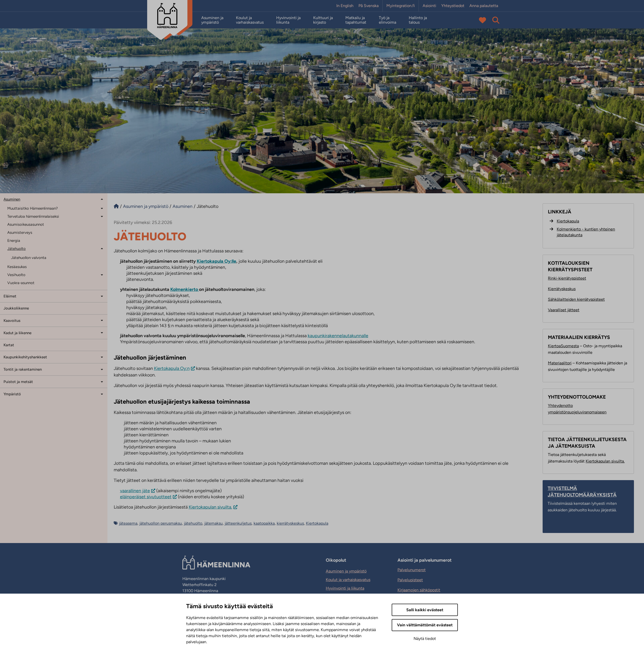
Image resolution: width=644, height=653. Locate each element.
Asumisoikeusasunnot (25, 224)
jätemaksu (213, 523)
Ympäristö (12, 394)
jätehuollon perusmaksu (160, 523)
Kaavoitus (12, 320)
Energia (13, 240)
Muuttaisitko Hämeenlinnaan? (32, 208)
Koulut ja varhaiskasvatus (250, 20)
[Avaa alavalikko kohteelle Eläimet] (102, 295)
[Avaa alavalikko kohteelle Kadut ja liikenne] (102, 332)
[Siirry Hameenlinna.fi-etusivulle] (116, 206)
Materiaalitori (560, 363)
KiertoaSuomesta (563, 345)
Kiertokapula (317, 523)
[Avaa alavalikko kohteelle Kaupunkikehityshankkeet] (102, 356)
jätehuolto (193, 523)
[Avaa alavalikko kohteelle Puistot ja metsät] (102, 381)
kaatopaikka (264, 523)
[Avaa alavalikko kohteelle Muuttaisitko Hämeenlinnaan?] (102, 208)
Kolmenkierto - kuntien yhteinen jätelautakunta (586, 232)
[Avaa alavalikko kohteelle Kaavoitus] (102, 320)
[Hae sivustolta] (495, 20)
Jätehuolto (16, 248)
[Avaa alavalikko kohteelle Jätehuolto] (102, 248)
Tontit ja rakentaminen (23, 369)
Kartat (9, 345)
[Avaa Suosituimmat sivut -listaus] (482, 20)
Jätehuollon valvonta (28, 257)
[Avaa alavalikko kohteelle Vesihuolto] (102, 274)
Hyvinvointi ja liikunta (288, 20)
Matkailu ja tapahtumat (355, 20)
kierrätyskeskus (290, 523)
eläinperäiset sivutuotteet (146, 497)
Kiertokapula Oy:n (172, 368)
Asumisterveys (19, 232)
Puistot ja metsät (18, 381)
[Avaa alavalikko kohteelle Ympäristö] (102, 393)
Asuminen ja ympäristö (212, 20)
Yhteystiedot (452, 6)
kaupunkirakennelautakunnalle (338, 335)
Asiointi (429, 6)
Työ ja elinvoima (387, 20)
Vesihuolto (16, 275)
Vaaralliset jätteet (563, 310)
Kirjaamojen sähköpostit (418, 590)
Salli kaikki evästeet (424, 609)
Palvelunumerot (411, 569)
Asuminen (12, 199)
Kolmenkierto (184, 289)
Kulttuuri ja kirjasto (323, 20)
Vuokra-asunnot (20, 283)
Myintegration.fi (400, 6)
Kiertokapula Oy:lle (216, 261)
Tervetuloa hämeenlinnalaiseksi (33, 216)
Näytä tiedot (425, 638)
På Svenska (368, 6)
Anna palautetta (483, 6)
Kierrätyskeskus (562, 288)
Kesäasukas (17, 266)
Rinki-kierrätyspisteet (567, 278)
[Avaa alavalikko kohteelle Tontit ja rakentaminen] (102, 369)
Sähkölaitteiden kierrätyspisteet (576, 299)
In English (344, 6)
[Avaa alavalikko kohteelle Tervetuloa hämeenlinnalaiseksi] (102, 216)
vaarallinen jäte (135, 490)
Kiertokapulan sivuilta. (210, 507)
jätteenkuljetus (238, 523)
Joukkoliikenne (16, 308)
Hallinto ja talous (418, 20)
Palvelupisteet (410, 580)
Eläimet (10, 296)
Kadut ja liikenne (17, 333)
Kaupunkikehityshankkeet (25, 357)
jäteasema (128, 523)
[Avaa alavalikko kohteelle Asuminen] (102, 199)
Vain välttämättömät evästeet (425, 625)
